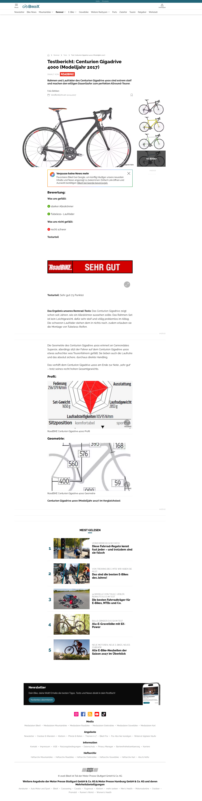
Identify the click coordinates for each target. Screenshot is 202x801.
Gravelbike (83, 12)
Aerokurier (23, 789)
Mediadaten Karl (148, 725)
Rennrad (59, 12)
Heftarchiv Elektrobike (87, 757)
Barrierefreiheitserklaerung (128, 746)
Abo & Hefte (143, 757)
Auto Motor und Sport (40, 789)
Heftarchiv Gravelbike (109, 757)
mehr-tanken (112, 789)
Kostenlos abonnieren (42, 699)
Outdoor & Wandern (46, 736)
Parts (114, 12)
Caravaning (66, 789)
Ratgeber (142, 12)
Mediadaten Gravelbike (127, 725)
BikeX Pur (104, 736)
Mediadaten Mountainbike (55, 725)
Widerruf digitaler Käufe (145, 736)
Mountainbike (45, 12)
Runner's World (87, 792)
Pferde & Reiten (75, 736)
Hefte (98, 1)
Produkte (105, 1)
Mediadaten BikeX (32, 725)
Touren (132, 12)
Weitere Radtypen (99, 12)
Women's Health (104, 792)
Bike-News (31, 12)
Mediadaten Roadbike (80, 725)
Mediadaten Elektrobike (103, 725)
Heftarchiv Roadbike (65, 757)
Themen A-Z (91, 736)
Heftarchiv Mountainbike (42, 757)
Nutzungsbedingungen (70, 746)
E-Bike (71, 12)
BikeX (55, 789)
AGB (55, 746)
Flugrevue (88, 789)
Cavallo (77, 789)
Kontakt (33, 746)
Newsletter (19, 12)
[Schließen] (128, 173)
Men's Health (126, 789)
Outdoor (156, 789)
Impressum (45, 746)
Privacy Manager (105, 746)
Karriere (146, 746)
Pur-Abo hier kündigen (121, 736)
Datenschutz (89, 746)
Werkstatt (153, 12)
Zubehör (123, 12)
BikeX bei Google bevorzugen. (92, 183)
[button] (75, 133)
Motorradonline (142, 789)
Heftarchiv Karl (128, 757)
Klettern (61, 736)
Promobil (73, 792)
